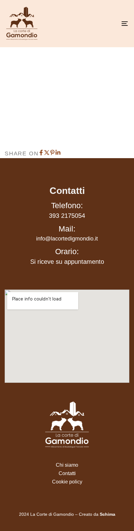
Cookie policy (67, 481)
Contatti (67, 473)
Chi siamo (67, 465)
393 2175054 (67, 215)
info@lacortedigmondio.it (67, 239)
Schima (107, 514)
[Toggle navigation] (107, 23)
